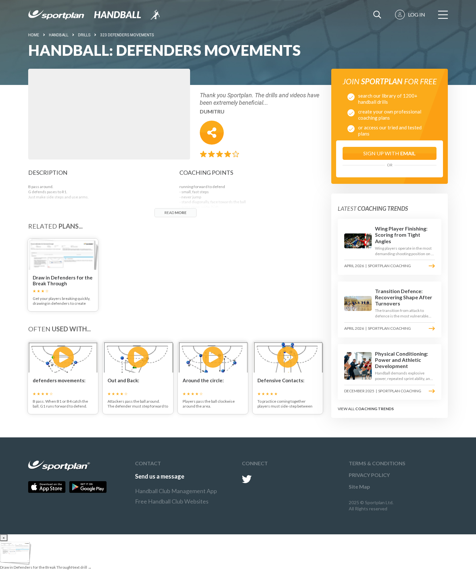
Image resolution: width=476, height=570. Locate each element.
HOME (33, 35)
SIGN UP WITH (389, 153)
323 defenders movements (127, 35)
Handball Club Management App (176, 490)
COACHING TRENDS (374, 408)
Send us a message (159, 476)
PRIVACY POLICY (369, 475)
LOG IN (416, 14)
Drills (84, 35)
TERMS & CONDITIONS (377, 463)
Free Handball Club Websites (172, 501)
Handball (58, 35)
